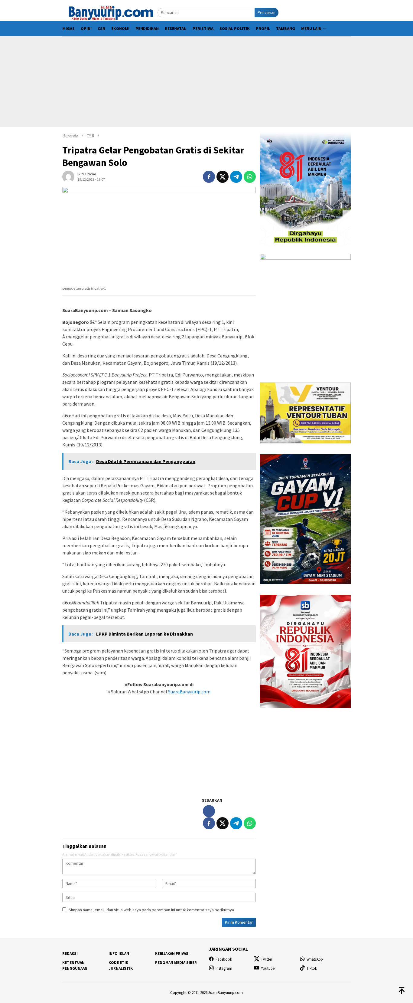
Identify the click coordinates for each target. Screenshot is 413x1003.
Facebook (224, 959)
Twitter (266, 959)
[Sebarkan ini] (209, 177)
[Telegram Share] (236, 177)
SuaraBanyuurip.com (188, 692)
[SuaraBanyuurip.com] (110, 12)
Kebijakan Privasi (172, 953)
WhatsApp (315, 959)
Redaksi (70, 953)
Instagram (224, 968)
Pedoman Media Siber (176, 962)
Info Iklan (119, 953)
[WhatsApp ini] (250, 177)
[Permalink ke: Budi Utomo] (68, 176)
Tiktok (312, 968)
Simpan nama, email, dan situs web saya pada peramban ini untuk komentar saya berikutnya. (152, 910)
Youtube (268, 968)
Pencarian (266, 12)
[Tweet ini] (222, 177)
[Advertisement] (206, 81)
